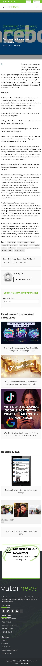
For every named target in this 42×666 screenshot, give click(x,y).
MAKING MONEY (7, 629)
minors (4, 248)
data (32, 242)
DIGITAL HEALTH (7, 632)
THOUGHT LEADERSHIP (9, 625)
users (22, 250)
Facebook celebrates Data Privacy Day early (21, 532)
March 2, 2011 (7, 45)
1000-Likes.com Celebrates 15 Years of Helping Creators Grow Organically (21, 382)
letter (31, 245)
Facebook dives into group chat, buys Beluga (21, 491)
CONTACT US (6, 647)
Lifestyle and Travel (24, 31)
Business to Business (11, 26)
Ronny (18, 45)
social (16, 250)
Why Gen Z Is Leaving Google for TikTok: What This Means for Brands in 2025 (21, 434)
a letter (19, 98)
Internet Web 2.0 (9, 31)
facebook (5, 245)
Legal (25, 245)
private (4, 250)
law (21, 245)
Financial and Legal (10, 29)
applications (11, 242)
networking (12, 248)
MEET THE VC (6, 622)
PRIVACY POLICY (7, 654)
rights (10, 250)
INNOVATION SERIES (8, 619)
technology (16, 34)
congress (26, 242)
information (13, 245)
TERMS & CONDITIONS (9, 650)
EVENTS (4, 640)
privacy (37, 248)
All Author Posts (23, 279)
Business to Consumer (28, 26)
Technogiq (24, 663)
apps (19, 242)
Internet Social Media (26, 29)
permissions (21, 248)
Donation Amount (8, 298)
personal (30, 248)
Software (7, 34)
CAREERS (4, 643)
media (37, 245)
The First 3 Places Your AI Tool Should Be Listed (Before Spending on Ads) (21, 349)
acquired (3, 75)
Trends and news (28, 34)
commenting (23, 77)
